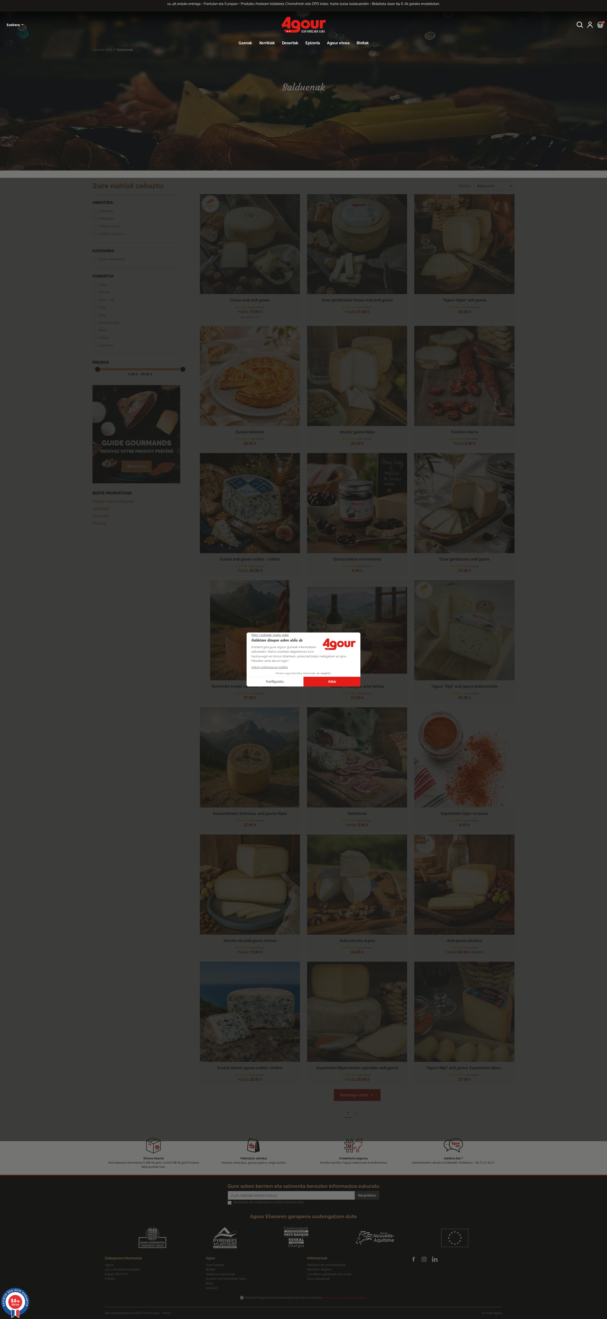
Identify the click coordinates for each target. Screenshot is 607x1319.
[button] (580, 25)
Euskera (14, 24)
